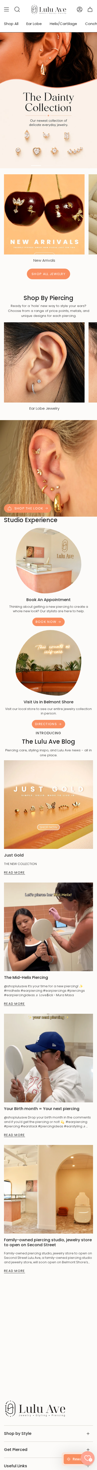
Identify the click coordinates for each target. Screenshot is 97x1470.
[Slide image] (48, 100)
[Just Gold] (48, 804)
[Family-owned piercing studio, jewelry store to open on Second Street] (48, 1189)
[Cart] (90, 9)
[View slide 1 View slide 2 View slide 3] (48, 100)
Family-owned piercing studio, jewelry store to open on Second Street (48, 1242)
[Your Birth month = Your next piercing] (48, 1058)
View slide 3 (61, 165)
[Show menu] (6, 9)
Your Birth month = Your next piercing (41, 1108)
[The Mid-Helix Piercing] (48, 927)
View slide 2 (48, 165)
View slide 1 (36, 165)
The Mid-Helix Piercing (26, 977)
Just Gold (14, 855)
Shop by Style (17, 1433)
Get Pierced (15, 1449)
